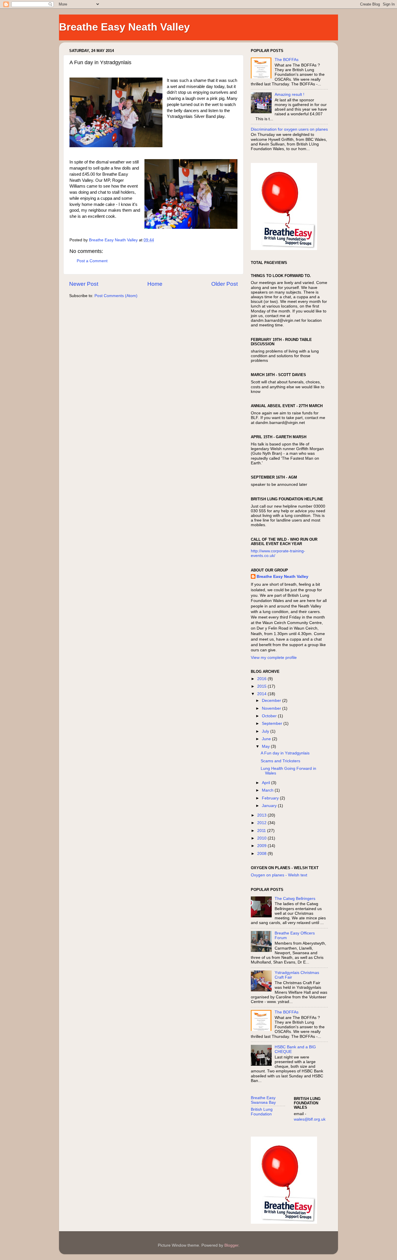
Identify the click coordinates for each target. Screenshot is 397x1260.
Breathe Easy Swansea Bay (263, 1100)
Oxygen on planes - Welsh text (279, 875)
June (267, 739)
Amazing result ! (289, 94)
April (266, 783)
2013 (262, 815)
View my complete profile (274, 657)
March (268, 790)
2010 (262, 838)
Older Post (224, 284)
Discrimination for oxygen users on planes (289, 129)
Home (154, 284)
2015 (262, 686)
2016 (262, 679)
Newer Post (83, 284)
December (272, 700)
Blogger (231, 1245)
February (271, 798)
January (270, 806)
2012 (262, 823)
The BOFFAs (286, 59)
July (266, 731)
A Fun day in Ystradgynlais (285, 753)
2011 (262, 830)
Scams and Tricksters (280, 761)
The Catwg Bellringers (295, 898)
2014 (262, 694)
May (266, 746)
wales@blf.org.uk (310, 1119)
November (272, 708)
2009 (262, 846)
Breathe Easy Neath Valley (124, 27)
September (272, 723)
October (270, 716)
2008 (262, 853)
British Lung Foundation (262, 1111)
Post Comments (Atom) (115, 296)
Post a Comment (92, 261)
